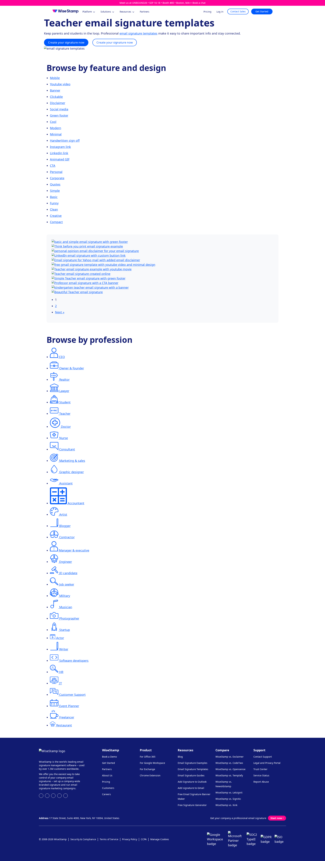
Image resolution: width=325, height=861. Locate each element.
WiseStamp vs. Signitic (228, 798)
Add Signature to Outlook (192, 781)
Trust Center (260, 769)
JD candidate (68, 573)
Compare (222, 750)
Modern (55, 128)
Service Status (261, 775)
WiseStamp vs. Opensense (230, 769)
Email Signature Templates (193, 769)
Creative (56, 216)
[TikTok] (59, 795)
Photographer (69, 618)
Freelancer (66, 717)
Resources (185, 750)
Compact (56, 222)
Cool (53, 122)
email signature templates (138, 33)
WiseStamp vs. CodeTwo (229, 763)
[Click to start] (90, 242)
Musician (65, 607)
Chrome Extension (150, 775)
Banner (55, 90)
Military (64, 596)
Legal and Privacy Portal (266, 763)
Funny (54, 203)
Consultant (67, 449)
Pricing (106, 781)
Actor (60, 638)
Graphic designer (71, 472)
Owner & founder (71, 368)
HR (61, 672)
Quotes (55, 184)
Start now (276, 818)
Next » (59, 312)
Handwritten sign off (65, 140)
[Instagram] (53, 795)
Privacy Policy (129, 839)
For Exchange (147, 769)
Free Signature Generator (192, 805)
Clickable (56, 97)
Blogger (65, 526)
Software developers (74, 661)
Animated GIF (60, 159)
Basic (54, 197)
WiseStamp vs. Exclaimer (229, 756)
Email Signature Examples (192, 763)
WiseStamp (110, 750)
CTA (52, 166)
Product (146, 750)
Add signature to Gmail (191, 788)
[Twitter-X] (65, 795)
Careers (106, 794)
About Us (107, 775)
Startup (64, 630)
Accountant (76, 503)
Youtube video (60, 84)
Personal (56, 172)
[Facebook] (47, 795)
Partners (107, 769)
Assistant (66, 483)
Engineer (65, 562)
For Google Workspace (152, 763)
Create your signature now (66, 42)
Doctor (66, 427)
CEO (62, 357)
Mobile (55, 78)
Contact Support (262, 756)
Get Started (261, 11)
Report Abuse (261, 781)
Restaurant (64, 725)
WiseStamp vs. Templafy (229, 775)
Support (259, 750)
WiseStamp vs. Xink (226, 805)
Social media (59, 109)
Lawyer (64, 391)
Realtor (64, 380)
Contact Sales (238, 11)
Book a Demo (109, 756)
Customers (108, 788)
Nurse (63, 438)
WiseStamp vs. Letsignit (228, 792)
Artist (63, 514)
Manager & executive (74, 550)
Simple (55, 191)
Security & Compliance (83, 839)
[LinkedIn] (41, 795)
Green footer (59, 115)
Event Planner (69, 706)
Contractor (67, 537)
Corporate (57, 178)
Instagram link (60, 147)
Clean (54, 209)
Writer (63, 649)
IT (60, 683)
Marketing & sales (72, 461)
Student (65, 402)
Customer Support (72, 695)
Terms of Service (109, 839)
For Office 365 (147, 756)
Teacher (64, 414)
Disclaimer (57, 103)
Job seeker (66, 584)
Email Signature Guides (191, 775)
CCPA (144, 839)
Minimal (56, 134)
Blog (180, 756)
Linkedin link (59, 153)
